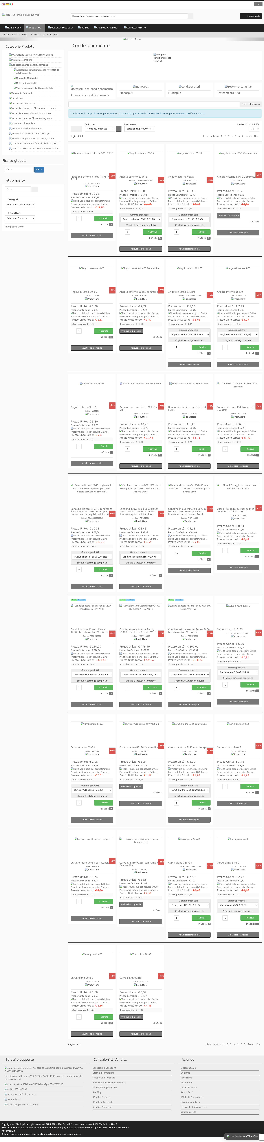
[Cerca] (34, 189)
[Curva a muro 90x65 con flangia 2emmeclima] (140, 849)
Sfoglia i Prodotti (101, 1097)
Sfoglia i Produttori (102, 1107)
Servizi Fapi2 (187, 1092)
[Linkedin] (139, 4)
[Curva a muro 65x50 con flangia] (189, 733)
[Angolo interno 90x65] (92, 393)
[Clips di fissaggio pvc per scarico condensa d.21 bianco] (238, 495)
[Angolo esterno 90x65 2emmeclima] (140, 278)
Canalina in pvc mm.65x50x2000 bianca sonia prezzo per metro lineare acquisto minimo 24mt (138, 511)
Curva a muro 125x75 (230, 629)
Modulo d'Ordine (30, 1104)
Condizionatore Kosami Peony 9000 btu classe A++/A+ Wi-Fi (189, 631)
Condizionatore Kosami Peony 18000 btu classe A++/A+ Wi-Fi (137, 631)
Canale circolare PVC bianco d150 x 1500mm (238, 408)
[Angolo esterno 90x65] (92, 278)
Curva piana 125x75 (180, 862)
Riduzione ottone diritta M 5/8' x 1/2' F (90, 178)
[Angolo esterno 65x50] (189, 163)
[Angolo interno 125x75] (189, 278)
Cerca (39, 169)
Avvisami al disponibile (229, 216)
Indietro (215, 136)
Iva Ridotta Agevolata (104, 1087)
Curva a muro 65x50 (83, 747)
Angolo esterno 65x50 (181, 176)
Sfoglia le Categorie (103, 1102)
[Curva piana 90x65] (92, 964)
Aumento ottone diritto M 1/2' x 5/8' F (138, 408)
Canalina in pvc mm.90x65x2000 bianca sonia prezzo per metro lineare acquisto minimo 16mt (187, 511)
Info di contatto (28, 1094)
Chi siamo (185, 1073)
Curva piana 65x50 (228, 862)
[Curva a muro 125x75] (238, 615)
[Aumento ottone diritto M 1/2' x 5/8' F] (140, 393)
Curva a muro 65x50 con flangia (187, 747)
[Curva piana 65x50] (238, 849)
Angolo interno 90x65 (84, 407)
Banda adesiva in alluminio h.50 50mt (187, 408)
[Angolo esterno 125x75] (140, 163)
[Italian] (11, 4)
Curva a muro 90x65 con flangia (90, 862)
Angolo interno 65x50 (230, 291)
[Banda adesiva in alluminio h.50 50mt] (189, 393)
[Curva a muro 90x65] (238, 733)
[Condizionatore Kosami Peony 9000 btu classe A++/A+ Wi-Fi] (189, 615)
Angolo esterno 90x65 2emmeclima (140, 291)
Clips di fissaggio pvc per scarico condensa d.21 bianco (235, 510)
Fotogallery (186, 1082)
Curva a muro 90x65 (229, 747)
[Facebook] (125, 4)
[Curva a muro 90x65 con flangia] (92, 849)
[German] (7, 4)
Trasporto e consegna (104, 1077)
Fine (256, 136)
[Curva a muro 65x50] (92, 733)
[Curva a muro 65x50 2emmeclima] (140, 733)
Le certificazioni (189, 1087)
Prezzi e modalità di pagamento (109, 1082)
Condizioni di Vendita (103, 1068)
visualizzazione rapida (92, 235)
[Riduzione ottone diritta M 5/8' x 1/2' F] (92, 163)
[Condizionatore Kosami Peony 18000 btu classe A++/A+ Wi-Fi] (140, 615)
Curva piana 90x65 (82, 977)
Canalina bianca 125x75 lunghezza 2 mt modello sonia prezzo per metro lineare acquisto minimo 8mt (91, 511)
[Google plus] (134, 4)
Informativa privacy (190, 1102)
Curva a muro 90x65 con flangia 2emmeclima (138, 864)
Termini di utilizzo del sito (194, 1107)
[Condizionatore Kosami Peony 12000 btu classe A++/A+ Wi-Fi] (92, 615)
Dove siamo (186, 1077)
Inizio (206, 136)
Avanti (249, 136)
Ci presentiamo (188, 1068)
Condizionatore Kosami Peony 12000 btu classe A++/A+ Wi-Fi (89, 631)
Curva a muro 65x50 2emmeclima (139, 747)
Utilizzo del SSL (188, 1112)
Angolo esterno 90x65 (84, 291)
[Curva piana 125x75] (189, 849)
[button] (258, 4)
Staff (17, 1099)
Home (15, 34)
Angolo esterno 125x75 (133, 176)
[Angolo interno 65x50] (238, 278)
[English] (4, 4)
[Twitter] (129, 4)
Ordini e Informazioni (103, 1073)
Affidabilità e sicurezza (192, 1097)
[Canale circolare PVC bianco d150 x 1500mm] (238, 393)
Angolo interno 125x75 (182, 291)
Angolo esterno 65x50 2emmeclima (238, 176)
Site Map (97, 1092)
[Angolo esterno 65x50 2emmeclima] (238, 163)
